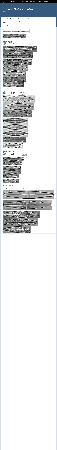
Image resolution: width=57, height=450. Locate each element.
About (34, 1)
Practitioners (13, 1)
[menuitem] (13, 1)
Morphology (18, 1)
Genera (23, 1)
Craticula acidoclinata (8, 41)
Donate (46, 1)
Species (26, 1)
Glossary (30, 1)
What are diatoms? (40, 1)
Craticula (19, 8)
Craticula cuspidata (8, 90)
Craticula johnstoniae (8, 151)
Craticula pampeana (8, 185)
